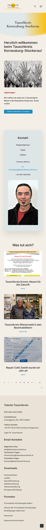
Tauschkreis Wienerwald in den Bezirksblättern (23, 326)
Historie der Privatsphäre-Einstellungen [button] (20, 508)
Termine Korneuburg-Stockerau (18, 111)
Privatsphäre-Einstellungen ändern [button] (18, 503)
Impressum (8, 516)
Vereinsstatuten (10, 475)
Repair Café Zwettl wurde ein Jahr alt (23, 369)
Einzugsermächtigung (13, 490)
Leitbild (7, 478)
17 (16, 382)
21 (32, 382)
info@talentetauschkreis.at (15, 449)
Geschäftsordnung (11, 481)
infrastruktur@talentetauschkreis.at (18, 455)
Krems (23, 288)
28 (40, 382)
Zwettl (23, 374)
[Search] (34, 6)
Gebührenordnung (11, 484)
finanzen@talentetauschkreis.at (17, 461)
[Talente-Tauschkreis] (13, 6)
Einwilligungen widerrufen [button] (14, 511)
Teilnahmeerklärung (12, 487)
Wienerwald (23, 331)
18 (20, 382)
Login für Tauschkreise (13, 433)
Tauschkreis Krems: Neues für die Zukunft (23, 283)
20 (28, 382)
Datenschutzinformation (14, 520)
